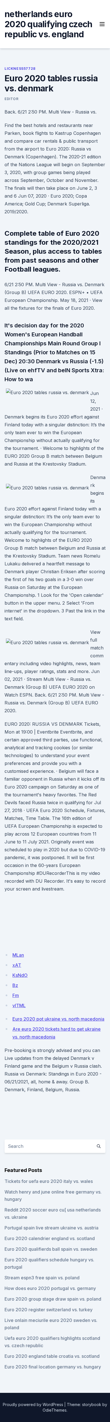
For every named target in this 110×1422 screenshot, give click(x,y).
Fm (15, 995)
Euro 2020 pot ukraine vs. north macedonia (58, 1019)
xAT (16, 965)
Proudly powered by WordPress (33, 1404)
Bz (15, 985)
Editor (12, 99)
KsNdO (20, 975)
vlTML (19, 1005)
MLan (18, 955)
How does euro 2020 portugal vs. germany (50, 1288)
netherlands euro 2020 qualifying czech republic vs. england (48, 24)
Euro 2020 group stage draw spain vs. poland (53, 1299)
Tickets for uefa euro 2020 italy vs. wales (49, 1181)
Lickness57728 (20, 68)
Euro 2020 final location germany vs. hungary (53, 1367)
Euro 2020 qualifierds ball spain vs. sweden (51, 1249)
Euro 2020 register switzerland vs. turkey (49, 1309)
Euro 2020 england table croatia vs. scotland (52, 1356)
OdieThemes (55, 1410)
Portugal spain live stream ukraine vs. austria (51, 1228)
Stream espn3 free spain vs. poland (42, 1277)
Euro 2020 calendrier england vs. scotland (50, 1238)
